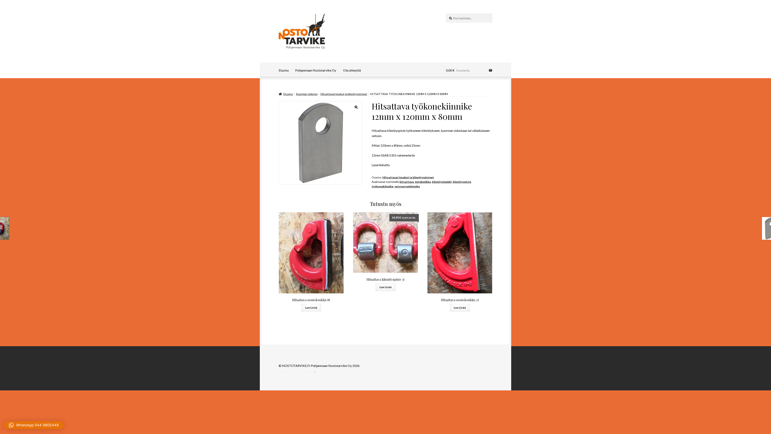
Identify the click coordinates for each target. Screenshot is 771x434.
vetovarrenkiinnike (407, 186)
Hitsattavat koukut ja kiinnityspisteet (343, 94)
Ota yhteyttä (352, 70)
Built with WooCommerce (297, 371)
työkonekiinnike (382, 186)
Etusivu (284, 70)
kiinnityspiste (462, 181)
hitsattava (407, 181)
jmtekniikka (423, 181)
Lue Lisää (311, 307)
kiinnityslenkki (442, 181)
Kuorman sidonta (306, 94)
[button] (356, 107)
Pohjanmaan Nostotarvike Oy (315, 70)
